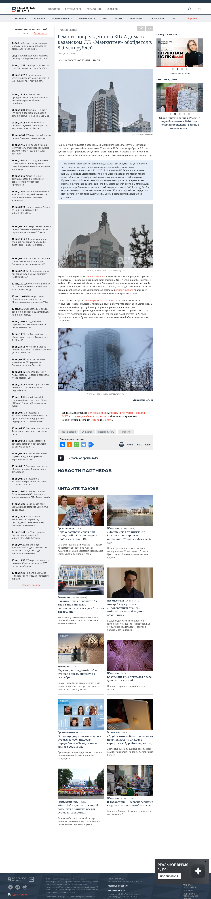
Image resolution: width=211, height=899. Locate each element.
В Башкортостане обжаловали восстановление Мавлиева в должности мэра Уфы (30, 299)
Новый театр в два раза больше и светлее (129, 683)
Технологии (136, 18)
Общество (191, 18)
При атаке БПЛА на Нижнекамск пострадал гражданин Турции (30, 575)
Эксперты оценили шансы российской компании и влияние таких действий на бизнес (130, 745)
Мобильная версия (118, 885)
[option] (179, 52)
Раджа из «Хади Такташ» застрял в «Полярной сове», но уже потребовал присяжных (28, 180)
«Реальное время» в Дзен (84, 458)
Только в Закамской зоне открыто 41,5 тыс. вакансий (130, 808)
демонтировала (124, 289)
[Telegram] (83, 444)
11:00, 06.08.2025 (66, 53)
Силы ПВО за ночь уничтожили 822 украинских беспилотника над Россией (28, 362)
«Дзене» (107, 419)
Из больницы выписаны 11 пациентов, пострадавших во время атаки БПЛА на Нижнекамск (28, 521)
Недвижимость (87, 18)
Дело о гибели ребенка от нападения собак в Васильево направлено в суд (31, 286)
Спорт (175, 18)
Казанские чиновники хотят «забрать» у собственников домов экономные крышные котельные (30, 196)
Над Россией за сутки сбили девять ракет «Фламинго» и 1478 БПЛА (30, 337)
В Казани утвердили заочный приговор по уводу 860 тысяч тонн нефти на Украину (29, 242)
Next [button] (200, 52)
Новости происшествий (31, 29)
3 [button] (182, 69)
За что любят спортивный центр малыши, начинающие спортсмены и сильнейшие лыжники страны (79, 815)
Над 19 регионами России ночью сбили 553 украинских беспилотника (28, 535)
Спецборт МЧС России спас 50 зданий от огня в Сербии (30, 67)
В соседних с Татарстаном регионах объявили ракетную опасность (29, 481)
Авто (104, 18)
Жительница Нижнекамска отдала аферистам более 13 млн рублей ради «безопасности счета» (29, 549)
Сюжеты (112, 9)
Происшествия (68, 29)
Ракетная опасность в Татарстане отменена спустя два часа (30, 431)
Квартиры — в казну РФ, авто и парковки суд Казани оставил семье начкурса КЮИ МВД (30, 112)
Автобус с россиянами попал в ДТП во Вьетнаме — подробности (30, 387)
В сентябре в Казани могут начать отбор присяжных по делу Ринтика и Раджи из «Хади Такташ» (30, 149)
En (199, 9)
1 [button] (172, 69)
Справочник (94, 9)
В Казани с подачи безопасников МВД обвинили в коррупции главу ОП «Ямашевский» (31, 494)
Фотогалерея (73, 9)
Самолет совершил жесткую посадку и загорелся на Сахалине (30, 57)
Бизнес (118, 18)
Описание (188, 891)
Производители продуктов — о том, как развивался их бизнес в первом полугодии (80, 747)
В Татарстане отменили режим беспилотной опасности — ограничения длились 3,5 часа (31, 229)
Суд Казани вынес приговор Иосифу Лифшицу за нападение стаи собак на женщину (30, 46)
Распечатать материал (139, 444)
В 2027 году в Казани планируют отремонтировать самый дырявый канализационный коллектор (31, 165)
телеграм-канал (98, 412)
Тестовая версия (117, 890)
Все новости (40, 33)
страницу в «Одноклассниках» (90, 416)
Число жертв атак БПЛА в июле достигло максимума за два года (30, 506)
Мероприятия (157, 18)
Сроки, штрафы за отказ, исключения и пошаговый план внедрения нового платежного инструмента (80, 679)
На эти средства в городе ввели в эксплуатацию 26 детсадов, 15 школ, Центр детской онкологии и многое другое (129, 544)
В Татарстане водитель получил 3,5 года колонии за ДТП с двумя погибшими (31, 563)
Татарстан (125, 431)
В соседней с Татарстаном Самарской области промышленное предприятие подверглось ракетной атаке (29, 417)
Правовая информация (189, 886)
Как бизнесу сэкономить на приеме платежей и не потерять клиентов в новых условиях (81, 612)
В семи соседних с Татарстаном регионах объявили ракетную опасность (29, 443)
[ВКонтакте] (141, 28)
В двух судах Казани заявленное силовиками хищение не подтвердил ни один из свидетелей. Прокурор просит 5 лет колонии (128, 617)
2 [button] (177, 69)
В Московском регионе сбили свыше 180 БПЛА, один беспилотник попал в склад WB (31, 261)
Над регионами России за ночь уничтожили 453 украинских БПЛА (31, 210)
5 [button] (188, 114)
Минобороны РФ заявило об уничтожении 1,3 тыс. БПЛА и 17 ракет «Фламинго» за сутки (30, 401)
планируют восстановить (100, 300)
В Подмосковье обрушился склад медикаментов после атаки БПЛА (29, 324)
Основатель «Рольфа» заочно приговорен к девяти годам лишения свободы (30, 311)
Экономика (39, 18)
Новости (54, 9)
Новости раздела (31, 585)
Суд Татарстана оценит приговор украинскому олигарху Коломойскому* (31, 274)
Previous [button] (158, 52)
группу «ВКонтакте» (122, 412)
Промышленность (62, 18)
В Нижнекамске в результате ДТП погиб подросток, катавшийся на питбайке (30, 125)
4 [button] (186, 69)
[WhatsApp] (76, 444)
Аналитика (20, 18)
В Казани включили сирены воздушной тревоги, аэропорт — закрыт (29, 456)
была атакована (96, 276)
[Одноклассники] (149, 28)
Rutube (95, 419)
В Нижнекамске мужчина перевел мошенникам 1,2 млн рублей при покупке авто (31, 78)
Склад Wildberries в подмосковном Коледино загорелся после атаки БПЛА (31, 374)
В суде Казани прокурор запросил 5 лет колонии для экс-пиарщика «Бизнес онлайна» (30, 99)
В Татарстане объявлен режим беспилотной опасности (31, 137)
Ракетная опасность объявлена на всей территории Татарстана (29, 469)
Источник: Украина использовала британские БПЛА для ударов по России (31, 349)
